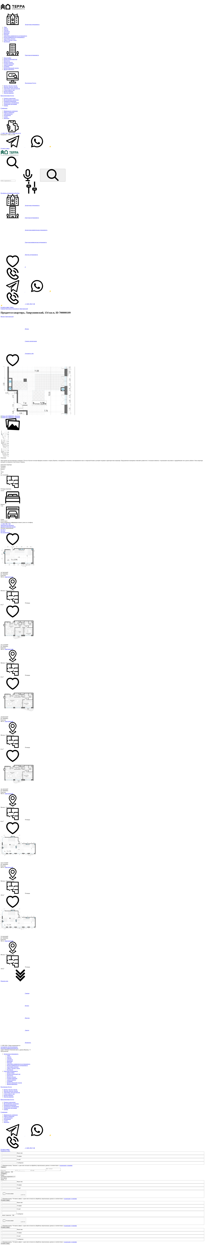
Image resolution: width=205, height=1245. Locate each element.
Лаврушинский (9, 316)
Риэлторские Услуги (30, 83)
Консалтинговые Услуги (7, 95)
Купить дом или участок (10, 85)
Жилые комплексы (9, 69)
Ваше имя (19, 1153)
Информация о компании (11, 111)
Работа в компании (9, 112)
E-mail (18, 1159)
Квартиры (6, 33)
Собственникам (8, 114)
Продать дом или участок (11, 87)
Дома (5, 27)
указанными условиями (65, 1165)
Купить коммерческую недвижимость (14, 37)
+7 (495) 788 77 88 (5, 133)
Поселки (6, 34)
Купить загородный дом (10, 59)
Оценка (6, 105)
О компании (4, 108)
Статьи (6, 116)
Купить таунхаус (8, 62)
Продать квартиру (9, 93)
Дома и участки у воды (10, 40)
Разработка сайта (5, 1151)
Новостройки (7, 58)
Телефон (19, 1156)
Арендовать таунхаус (9, 38)
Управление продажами (10, 104)
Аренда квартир (8, 65)
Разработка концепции (10, 101)
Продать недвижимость (31, 254)
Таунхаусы (7, 31)
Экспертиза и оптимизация (11, 102)
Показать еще (4, 981)
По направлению (5, 532)
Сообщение (20, 1162)
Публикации (7, 115)
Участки (6, 30)
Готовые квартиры (9, 63)
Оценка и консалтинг (10, 98)
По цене (3, 531)
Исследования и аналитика (11, 99)
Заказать (3, 1167)
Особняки (6, 66)
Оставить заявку (5, 148)
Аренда (6, 28)
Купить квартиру (8, 91)
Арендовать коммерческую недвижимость (15, 36)
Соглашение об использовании (9, 1047)
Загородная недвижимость (32, 24)
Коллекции (7, 41)
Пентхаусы (7, 60)
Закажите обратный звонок (8, 526)
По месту (3, 529)
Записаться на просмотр (7, 525)
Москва (3, 316)
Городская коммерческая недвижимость (36, 242)
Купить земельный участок (11, 68)
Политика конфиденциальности (9, 1048)
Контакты (6, 118)
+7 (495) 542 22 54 (16, 133)
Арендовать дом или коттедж (12, 88)
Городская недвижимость (32, 55)
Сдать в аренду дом (9, 90)
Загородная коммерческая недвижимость (36, 230)
